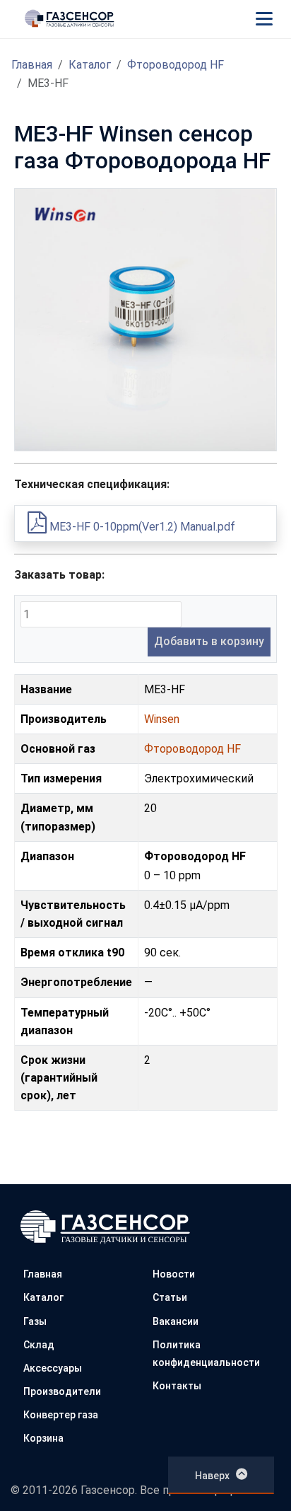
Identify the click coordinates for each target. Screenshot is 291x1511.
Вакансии (175, 1321)
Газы (35, 1321)
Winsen (161, 719)
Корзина (43, 1438)
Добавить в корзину (209, 641)
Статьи (170, 1297)
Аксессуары (52, 1368)
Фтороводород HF (175, 64)
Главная (31, 64)
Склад (38, 1344)
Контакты (177, 1385)
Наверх (212, 1475)
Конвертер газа (60, 1414)
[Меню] (264, 18)
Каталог (90, 64)
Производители (62, 1391)
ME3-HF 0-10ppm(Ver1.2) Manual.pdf (141, 526)
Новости (174, 1274)
